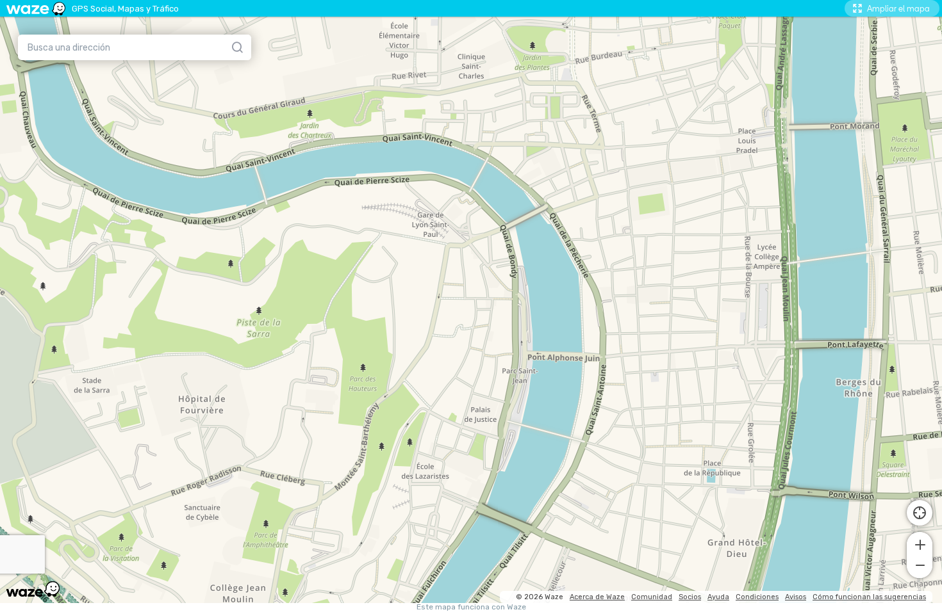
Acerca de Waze (597, 597)
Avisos (795, 597)
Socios (690, 597)
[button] (919, 543)
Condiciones (757, 597)
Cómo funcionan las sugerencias (869, 597)
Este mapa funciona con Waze (471, 607)
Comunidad (651, 597)
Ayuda (718, 597)
